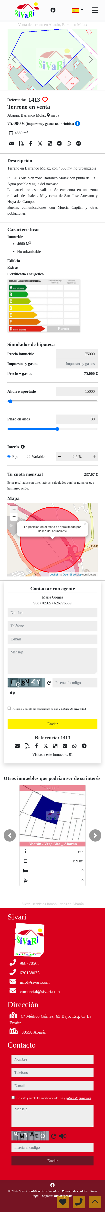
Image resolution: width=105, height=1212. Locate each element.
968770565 (42, 603)
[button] (10, 835)
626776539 (63, 603)
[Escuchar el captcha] (12, 693)
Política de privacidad (44, 1191)
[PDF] (22, 143)
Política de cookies (75, 1191)
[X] (41, 143)
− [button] (14, 517)
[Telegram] (78, 143)
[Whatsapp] (69, 143)
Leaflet (54, 574)
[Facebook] (53, 10)
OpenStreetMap (72, 574)
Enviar (52, 724)
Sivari (23, 1191)
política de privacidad (73, 708)
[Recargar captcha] (49, 683)
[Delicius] (50, 143)
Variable (38, 456)
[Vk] (60, 143)
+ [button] (14, 509)
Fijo (15, 456)
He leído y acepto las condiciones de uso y (49, 708)
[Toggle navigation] (95, 10)
